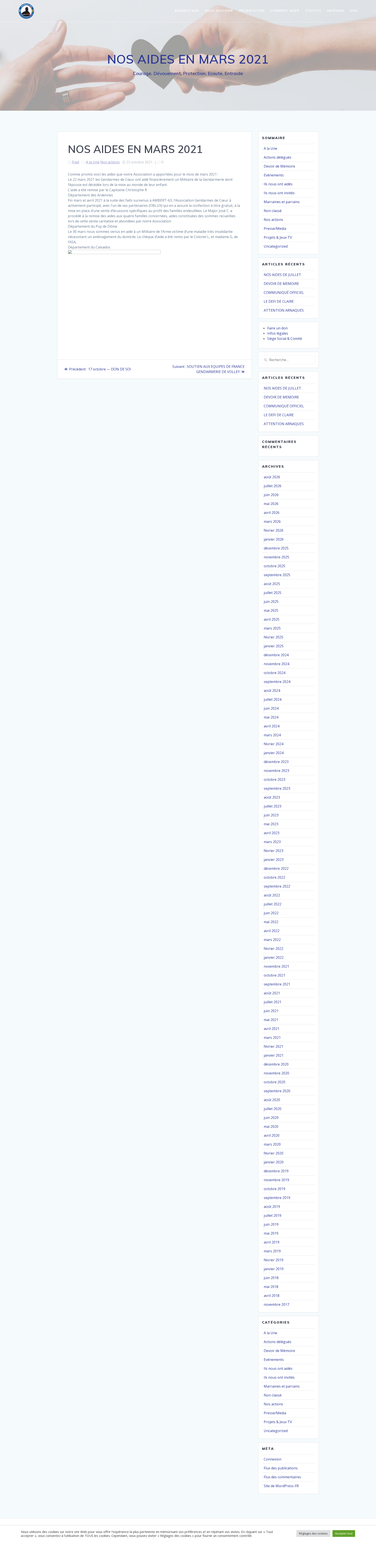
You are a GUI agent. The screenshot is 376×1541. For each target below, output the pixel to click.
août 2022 (272, 895)
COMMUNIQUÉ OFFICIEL (284, 292)
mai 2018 (271, 1286)
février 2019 (273, 1260)
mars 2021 (272, 1037)
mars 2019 (272, 1251)
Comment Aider (284, 10)
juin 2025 (271, 601)
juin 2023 (271, 815)
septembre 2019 (277, 1197)
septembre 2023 (277, 788)
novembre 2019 (276, 1180)
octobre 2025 (274, 566)
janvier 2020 (274, 1162)
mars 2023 (272, 841)
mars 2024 (272, 735)
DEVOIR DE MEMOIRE (281, 283)
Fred (75, 162)
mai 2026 (271, 503)
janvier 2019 (274, 1268)
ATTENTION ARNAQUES (284, 310)
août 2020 (272, 1099)
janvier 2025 (274, 646)
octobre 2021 (274, 975)
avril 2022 (271, 930)
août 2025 (272, 583)
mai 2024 (271, 717)
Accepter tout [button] (343, 1533)
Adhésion (335, 10)
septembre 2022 (277, 886)
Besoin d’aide (187, 10)
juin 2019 (271, 1224)
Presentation (252, 10)
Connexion (272, 1459)
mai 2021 (271, 1019)
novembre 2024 (276, 663)
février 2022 (273, 948)
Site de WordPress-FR (281, 1485)
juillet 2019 (272, 1215)
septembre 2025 (277, 574)
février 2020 (273, 1153)
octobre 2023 (274, 779)
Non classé (273, 210)
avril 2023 (271, 833)
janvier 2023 (274, 859)
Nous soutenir (219, 10)
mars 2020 (272, 1144)
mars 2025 (272, 628)
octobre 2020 (274, 1082)
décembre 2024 (276, 655)
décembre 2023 (276, 761)
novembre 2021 (276, 966)
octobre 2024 (274, 672)
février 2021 (273, 1046)
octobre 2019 (274, 1188)
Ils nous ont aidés (278, 184)
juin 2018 (271, 1277)
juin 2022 (271, 913)
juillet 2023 (272, 806)
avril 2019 (271, 1242)
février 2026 (273, 530)
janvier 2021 (274, 1055)
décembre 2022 (276, 868)
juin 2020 (271, 1117)
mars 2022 (272, 939)
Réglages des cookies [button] (313, 1533)
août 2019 (272, 1206)
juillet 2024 (272, 699)
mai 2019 (271, 1233)
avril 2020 (271, 1135)
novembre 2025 (276, 557)
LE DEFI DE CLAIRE (279, 301)
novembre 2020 (276, 1073)
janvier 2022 (274, 957)
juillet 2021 (272, 1002)
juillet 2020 (272, 1108)
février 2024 (273, 744)
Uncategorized (276, 246)
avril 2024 (271, 726)
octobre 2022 (274, 877)
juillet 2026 (272, 486)
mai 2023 (271, 824)
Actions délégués (277, 157)
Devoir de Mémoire (279, 166)
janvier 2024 (274, 752)
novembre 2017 (276, 1304)
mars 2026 (272, 521)
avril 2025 (271, 619)
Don (354, 10)
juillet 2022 (272, 904)
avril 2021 (271, 1028)
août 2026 (272, 477)
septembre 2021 (277, 984)
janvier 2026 (274, 539)
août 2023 (272, 797)
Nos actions (110, 162)
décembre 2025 (276, 548)
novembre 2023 (276, 770)
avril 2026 (271, 512)
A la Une (92, 162)
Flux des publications (281, 1468)
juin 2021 (271, 1010)
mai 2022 (271, 921)
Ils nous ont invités (279, 193)
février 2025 (273, 637)
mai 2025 (271, 610)
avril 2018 (271, 1295)
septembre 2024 (277, 681)
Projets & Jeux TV (278, 237)
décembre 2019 (276, 1171)
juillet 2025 (272, 592)
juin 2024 (271, 708)
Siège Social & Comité (284, 338)
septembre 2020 (277, 1091)
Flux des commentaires (282, 1477)
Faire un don (277, 328)
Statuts (313, 10)
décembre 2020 (276, 1064)
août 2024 (272, 690)
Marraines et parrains (282, 201)
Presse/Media (275, 228)
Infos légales (277, 333)
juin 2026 (271, 494)
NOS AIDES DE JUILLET (282, 274)
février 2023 (273, 850)
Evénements (274, 175)
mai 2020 (271, 1126)
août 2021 (272, 993)
